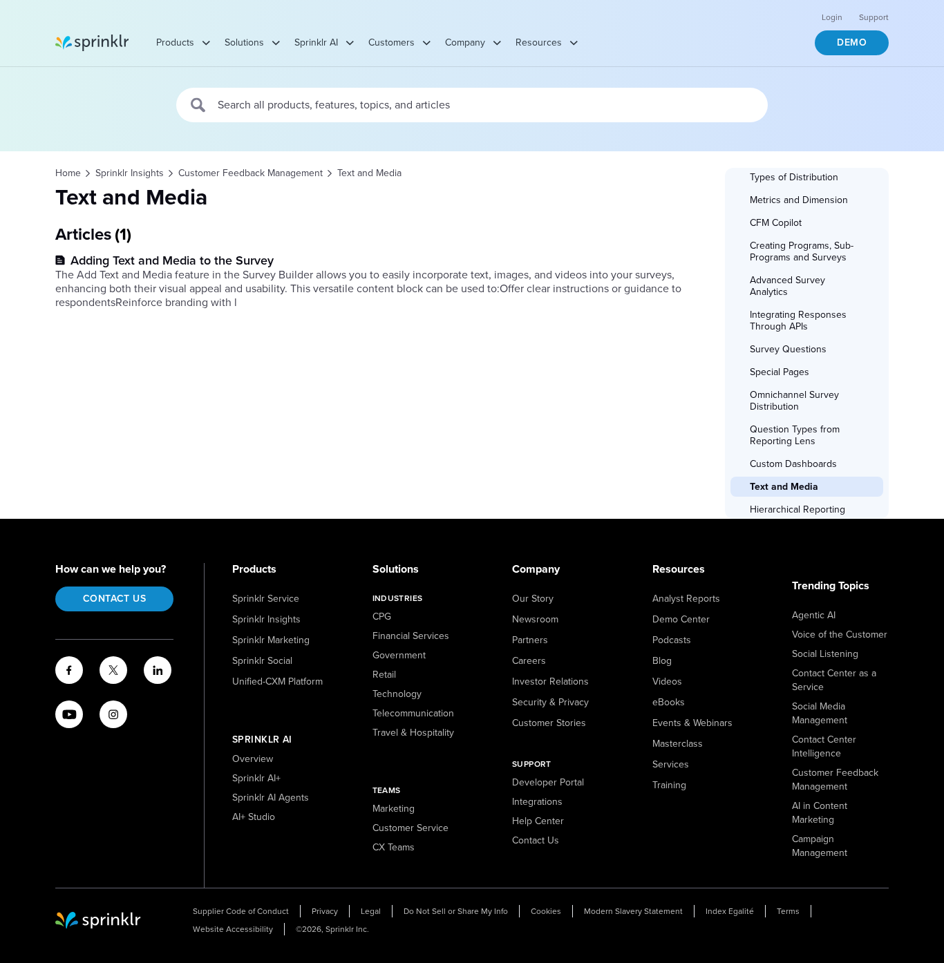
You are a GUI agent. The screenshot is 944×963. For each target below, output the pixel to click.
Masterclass (677, 744)
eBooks (668, 702)
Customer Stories (549, 723)
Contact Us (114, 598)
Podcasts (671, 640)
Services (670, 764)
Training (669, 785)
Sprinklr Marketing (271, 640)
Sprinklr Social (262, 661)
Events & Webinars (692, 723)
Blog (662, 661)
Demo (852, 42)
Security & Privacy (550, 702)
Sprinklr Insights (266, 619)
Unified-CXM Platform (277, 681)
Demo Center (681, 619)
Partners (530, 640)
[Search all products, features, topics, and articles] (198, 105)
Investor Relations (550, 681)
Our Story (533, 598)
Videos (667, 681)
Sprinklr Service (265, 598)
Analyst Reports (686, 598)
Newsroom (535, 619)
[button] (807, 177)
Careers (529, 661)
